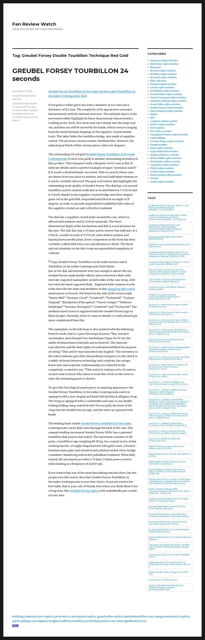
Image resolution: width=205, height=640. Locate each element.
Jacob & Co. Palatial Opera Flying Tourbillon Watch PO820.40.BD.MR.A (168, 424)
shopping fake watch (121, 288)
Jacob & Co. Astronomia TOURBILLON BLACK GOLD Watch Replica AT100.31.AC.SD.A (168, 366)
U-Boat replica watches (162, 171)
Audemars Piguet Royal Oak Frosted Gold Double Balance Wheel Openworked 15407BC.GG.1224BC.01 (168, 217)
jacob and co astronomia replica (75, 616)
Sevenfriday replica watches (165, 161)
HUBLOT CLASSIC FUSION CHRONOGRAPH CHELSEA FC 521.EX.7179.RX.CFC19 (164, 296)
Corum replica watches (162, 87)
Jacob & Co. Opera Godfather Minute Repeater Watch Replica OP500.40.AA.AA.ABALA (168, 391)
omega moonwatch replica (172, 616)
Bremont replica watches (163, 77)
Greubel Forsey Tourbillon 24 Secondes (106, 423)
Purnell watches (158, 144)
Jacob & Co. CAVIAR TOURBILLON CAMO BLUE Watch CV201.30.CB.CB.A (168, 383)
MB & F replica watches (162, 124)
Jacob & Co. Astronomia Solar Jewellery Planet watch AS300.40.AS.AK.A (169, 358)
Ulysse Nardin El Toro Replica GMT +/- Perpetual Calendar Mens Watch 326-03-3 (170, 564)
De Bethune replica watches (164, 91)
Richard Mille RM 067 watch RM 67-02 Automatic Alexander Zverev (168, 522)
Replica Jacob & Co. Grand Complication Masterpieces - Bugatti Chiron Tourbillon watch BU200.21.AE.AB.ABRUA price (170, 481)
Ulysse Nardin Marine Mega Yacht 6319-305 (169, 573)
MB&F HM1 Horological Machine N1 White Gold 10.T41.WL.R (166, 447)
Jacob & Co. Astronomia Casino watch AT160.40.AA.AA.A (168, 305)
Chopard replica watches (163, 84)
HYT (152, 117)
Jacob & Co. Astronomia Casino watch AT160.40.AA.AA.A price (168, 313)
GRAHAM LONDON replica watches (168, 101)
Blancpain (155, 67)
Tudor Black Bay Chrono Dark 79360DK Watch (169, 555)
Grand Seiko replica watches (165, 104)
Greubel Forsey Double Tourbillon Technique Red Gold (25, 110)
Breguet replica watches (163, 70)
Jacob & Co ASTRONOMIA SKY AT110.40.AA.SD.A (164, 439)
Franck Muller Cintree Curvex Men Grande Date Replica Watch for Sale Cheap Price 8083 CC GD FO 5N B (167, 271)
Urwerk (154, 178)
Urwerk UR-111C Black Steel (163, 579)
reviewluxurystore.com (100, 621)
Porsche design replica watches (167, 141)
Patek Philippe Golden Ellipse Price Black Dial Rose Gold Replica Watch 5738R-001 (167, 471)
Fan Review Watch (34, 24)
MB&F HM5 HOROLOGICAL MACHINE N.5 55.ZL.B (170, 455)
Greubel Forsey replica (84, 490)
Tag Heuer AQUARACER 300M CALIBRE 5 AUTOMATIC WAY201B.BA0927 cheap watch (169, 547)
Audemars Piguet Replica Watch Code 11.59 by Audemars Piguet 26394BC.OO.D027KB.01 (169, 207)
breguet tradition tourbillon (67, 621)
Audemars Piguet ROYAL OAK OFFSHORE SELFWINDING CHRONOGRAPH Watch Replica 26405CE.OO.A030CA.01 (165, 228)
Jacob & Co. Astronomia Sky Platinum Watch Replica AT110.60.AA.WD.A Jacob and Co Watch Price (169, 331)
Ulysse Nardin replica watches (166, 175)
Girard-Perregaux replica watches (168, 97)
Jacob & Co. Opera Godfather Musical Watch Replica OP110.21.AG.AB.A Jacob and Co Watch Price (168, 415)
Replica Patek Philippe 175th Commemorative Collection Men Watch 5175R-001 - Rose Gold (169, 491)
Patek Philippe (158, 138)
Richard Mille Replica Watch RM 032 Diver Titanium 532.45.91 (167, 507)
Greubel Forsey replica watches (166, 107)
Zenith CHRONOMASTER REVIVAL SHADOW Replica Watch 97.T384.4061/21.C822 (166, 587)
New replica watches (161, 131)
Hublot (153, 114)
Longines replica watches (163, 121)
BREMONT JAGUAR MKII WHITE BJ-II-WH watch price (169, 245)
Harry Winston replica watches (166, 111)
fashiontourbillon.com (138, 616)
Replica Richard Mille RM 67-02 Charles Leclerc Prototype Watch (169, 499)
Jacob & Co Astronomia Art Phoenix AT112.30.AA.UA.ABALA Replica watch (168, 432)
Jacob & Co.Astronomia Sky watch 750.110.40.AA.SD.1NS (166, 340)
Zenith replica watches (162, 181)
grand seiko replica (110, 616)
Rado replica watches (161, 148)
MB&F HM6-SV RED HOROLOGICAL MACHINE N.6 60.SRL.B (167, 462)
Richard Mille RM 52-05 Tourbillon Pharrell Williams (170, 538)
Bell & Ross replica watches (164, 64)
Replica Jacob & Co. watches (164, 154)
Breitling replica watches (163, 74)
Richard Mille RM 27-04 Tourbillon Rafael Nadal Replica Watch (169, 530)
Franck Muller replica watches (166, 94)
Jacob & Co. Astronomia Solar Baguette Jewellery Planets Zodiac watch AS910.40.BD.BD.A (169, 349)
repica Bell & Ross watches (164, 151)
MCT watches (157, 128)
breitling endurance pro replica (32, 616)
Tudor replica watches (162, 168)
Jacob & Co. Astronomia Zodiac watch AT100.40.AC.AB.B (168, 375)
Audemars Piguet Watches (164, 60)
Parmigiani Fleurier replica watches (169, 134)
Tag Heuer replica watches (164, 165)
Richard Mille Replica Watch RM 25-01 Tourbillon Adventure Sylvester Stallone (169, 515)
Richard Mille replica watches (165, 158)
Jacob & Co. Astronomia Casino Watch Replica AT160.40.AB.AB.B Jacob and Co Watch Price (169, 322)
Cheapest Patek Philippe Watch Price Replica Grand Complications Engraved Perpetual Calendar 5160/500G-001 (169, 254)
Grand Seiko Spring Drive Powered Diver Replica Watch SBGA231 (167, 280)
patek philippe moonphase (30, 621)
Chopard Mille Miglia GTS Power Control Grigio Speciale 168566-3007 (169, 263)
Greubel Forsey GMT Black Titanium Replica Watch (167, 288)
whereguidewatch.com (131, 621)
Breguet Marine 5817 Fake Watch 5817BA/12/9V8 (166, 237)
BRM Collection (158, 80)
